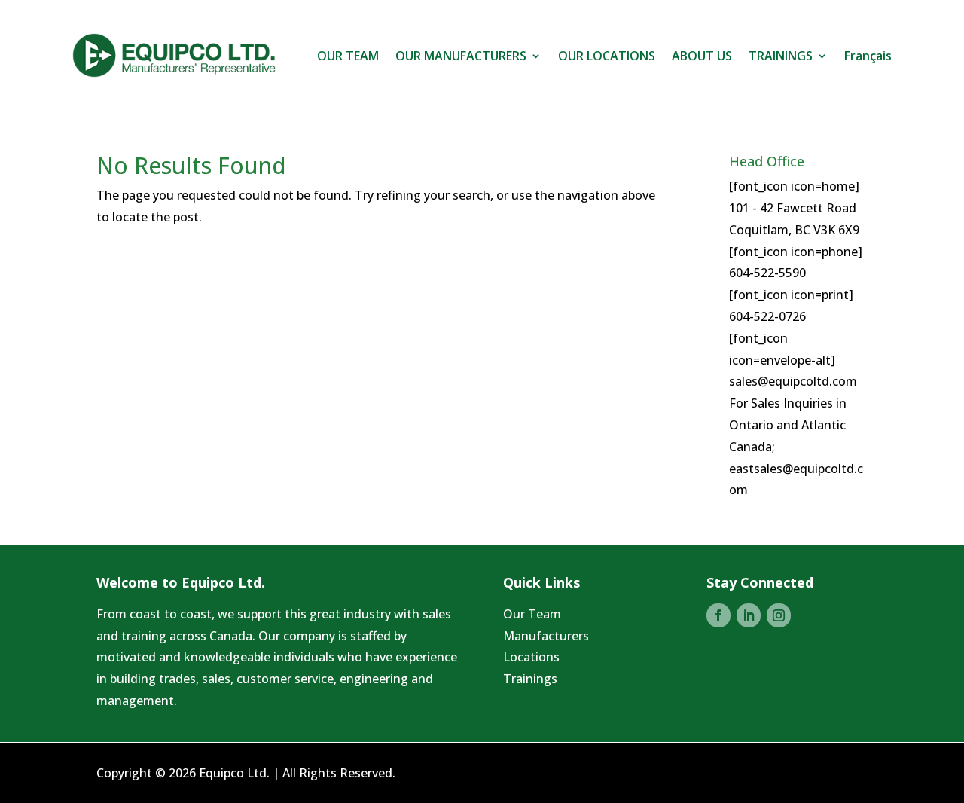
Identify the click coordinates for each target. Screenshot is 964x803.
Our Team (532, 614)
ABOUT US (702, 55)
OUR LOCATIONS (606, 55)
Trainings (530, 678)
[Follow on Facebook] (718, 615)
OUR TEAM (348, 55)
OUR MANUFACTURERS (460, 55)
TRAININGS (781, 55)
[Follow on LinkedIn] (749, 615)
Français (868, 55)
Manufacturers (546, 635)
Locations (531, 657)
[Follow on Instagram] (779, 615)
